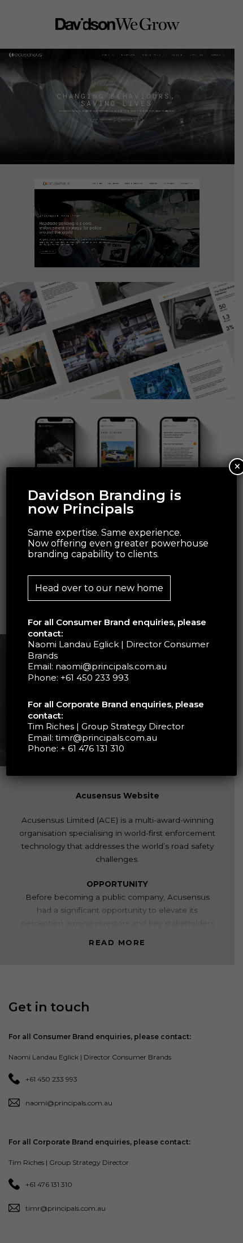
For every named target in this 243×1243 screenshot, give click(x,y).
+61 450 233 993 (94, 677)
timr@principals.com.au (106, 737)
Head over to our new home (99, 588)
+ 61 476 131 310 (92, 748)
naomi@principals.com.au (111, 666)
